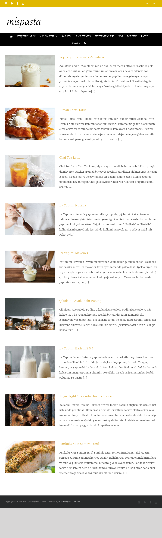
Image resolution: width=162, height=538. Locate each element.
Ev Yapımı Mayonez (73, 253)
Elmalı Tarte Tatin (72, 110)
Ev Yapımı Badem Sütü (76, 348)
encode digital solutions (69, 502)
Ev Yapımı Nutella (72, 205)
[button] (85, 43)
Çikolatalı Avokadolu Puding (80, 301)
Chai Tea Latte (70, 157)
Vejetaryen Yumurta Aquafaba (81, 57)
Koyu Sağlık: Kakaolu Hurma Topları (86, 396)
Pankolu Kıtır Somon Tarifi (79, 444)
